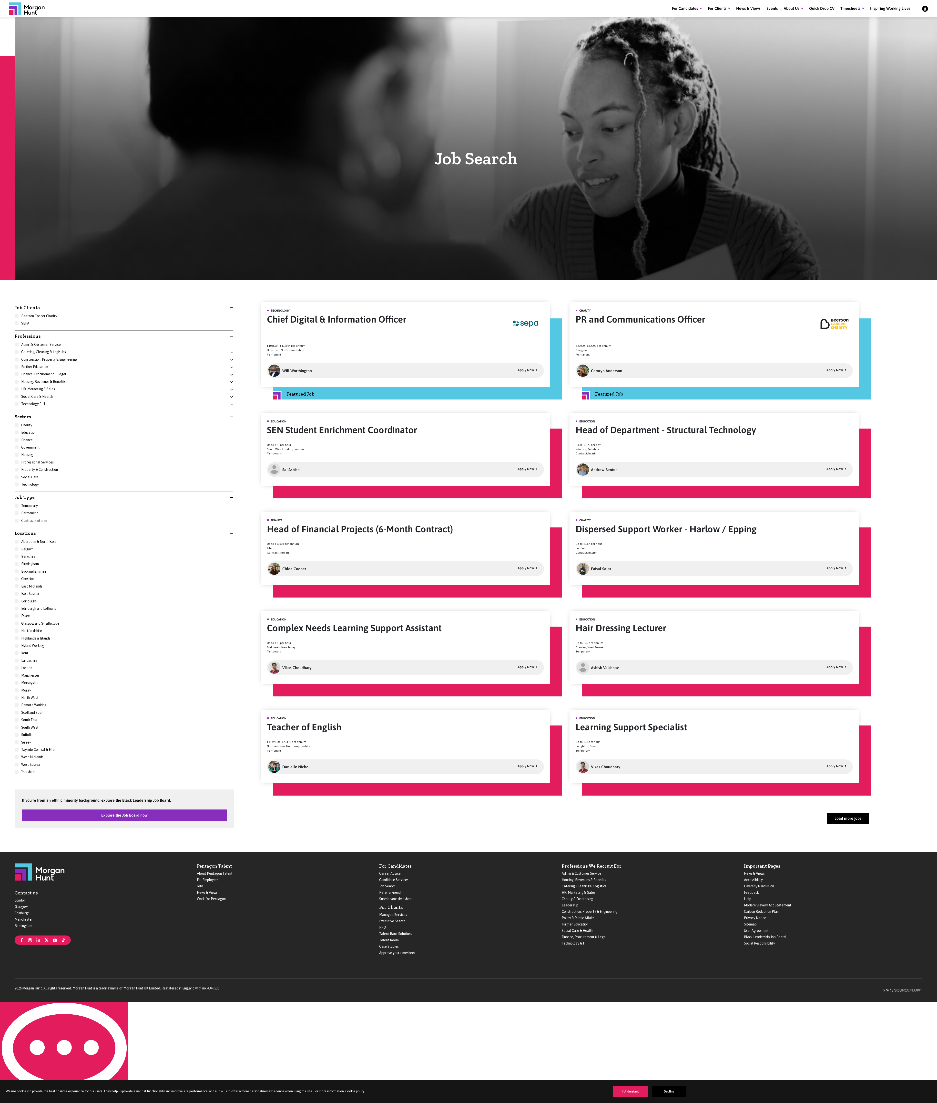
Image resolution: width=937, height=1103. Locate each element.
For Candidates (685, 8)
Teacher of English (304, 727)
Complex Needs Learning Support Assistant (354, 628)
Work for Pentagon (211, 899)
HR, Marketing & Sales (578, 892)
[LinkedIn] (38, 939)
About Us (791, 8)
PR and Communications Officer (640, 319)
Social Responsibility (759, 943)
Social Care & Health (577, 931)
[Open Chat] (64, 1052)
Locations (25, 533)
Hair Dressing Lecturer (621, 628)
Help (747, 899)
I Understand (630, 1091)
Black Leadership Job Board (765, 937)
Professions (28, 336)
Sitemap (750, 924)
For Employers (207, 880)
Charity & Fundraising (577, 899)
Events (772, 8)
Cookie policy (354, 1091)
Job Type (25, 497)
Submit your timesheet (396, 899)
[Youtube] (55, 939)
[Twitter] (46, 939)
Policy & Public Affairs (578, 918)
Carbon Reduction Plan (761, 912)
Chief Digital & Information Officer (336, 319)
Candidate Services (393, 880)
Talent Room (389, 940)
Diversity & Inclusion (759, 886)
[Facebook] (22, 939)
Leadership (570, 905)
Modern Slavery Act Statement (767, 905)
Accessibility (753, 880)
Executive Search (392, 921)
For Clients (717, 8)
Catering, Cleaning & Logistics (584, 886)
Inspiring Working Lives (890, 8)
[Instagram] (30, 939)
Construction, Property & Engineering (589, 912)
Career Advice (390, 873)
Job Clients (27, 307)
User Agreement (756, 931)
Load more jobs (848, 818)
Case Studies (389, 946)
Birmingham (23, 926)
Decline (669, 1091)
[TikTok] (63, 939)
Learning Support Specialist (631, 727)
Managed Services (393, 915)
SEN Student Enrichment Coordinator (342, 430)
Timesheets (850, 8)
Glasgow (21, 907)
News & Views (748, 8)
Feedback (751, 892)
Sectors (23, 417)
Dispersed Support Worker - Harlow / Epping (666, 529)
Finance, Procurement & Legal (584, 937)
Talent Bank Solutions (395, 934)
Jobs (200, 886)
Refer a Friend (390, 892)
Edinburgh (22, 913)
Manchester (24, 919)
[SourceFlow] (908, 989)
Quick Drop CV (822, 8)
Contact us (26, 893)
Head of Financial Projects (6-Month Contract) (360, 529)
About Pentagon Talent (215, 873)
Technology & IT (574, 943)
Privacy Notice (755, 918)
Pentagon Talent (214, 866)
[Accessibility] (925, 8)
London (20, 900)
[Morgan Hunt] (27, 8)
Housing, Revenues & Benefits (584, 880)
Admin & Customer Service (581, 873)
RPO (382, 927)
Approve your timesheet (397, 953)
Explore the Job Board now (124, 815)
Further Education (575, 924)
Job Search (387, 886)
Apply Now (526, 370)
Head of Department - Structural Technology (666, 430)
